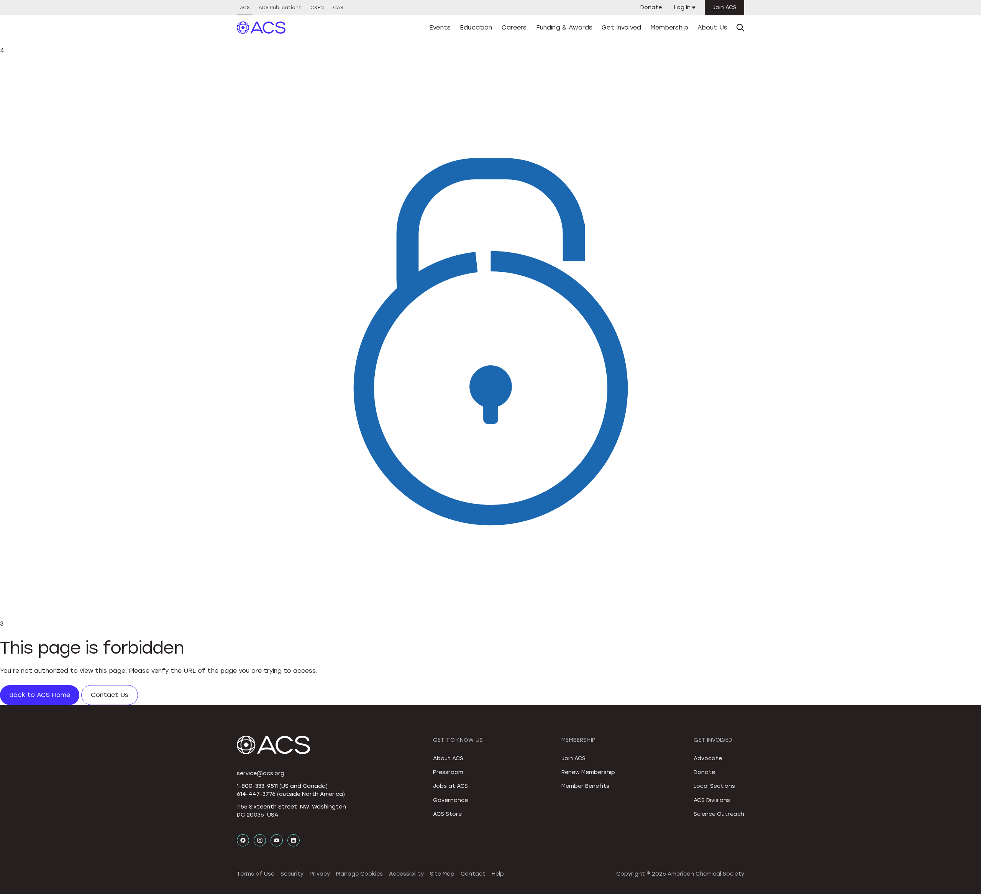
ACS (244, 7)
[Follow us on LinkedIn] (293, 840)
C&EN (317, 7)
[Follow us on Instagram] (260, 840)
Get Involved (621, 27)
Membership (669, 27)
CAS (338, 7)
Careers (514, 27)
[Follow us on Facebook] (243, 840)
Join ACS (724, 7)
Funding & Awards (564, 27)
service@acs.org (260, 773)
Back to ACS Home (39, 694)
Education (476, 27)
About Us (712, 27)
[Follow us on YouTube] (277, 840)
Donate (651, 7)
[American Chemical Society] (261, 27)
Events (440, 27)
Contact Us (109, 694)
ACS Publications (280, 7)
